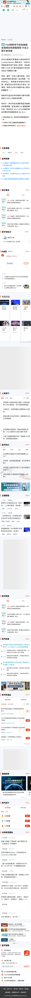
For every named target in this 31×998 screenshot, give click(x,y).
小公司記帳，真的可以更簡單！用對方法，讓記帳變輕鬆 (4, 329)
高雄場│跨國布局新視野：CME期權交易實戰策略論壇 (18, 217)
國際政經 (9, 525)
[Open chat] (27, 10)
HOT (9, 200)
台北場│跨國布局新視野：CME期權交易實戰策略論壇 (18, 201)
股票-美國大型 (10, 714)
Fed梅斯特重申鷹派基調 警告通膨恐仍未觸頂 (15, 179)
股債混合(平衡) (11, 723)
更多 (27, 398)
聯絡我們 (23, 992)
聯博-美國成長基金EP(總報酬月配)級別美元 (12, 710)
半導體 (8, 826)
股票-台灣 (9, 732)
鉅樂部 (21, 989)
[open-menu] (1, 6)
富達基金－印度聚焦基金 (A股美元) (11, 737)
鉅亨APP (9, 989)
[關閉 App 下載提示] (2, 2)
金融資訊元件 (15, 992)
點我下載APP (21, 125)
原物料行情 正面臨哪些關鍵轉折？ (15, 122)
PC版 (4, 989)
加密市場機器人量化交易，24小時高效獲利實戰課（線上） (18, 209)
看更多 (27, 189)
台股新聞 (10, 512)
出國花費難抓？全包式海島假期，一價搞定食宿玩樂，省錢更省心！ (26, 308)
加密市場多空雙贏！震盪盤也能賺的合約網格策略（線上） (18, 225)
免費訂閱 (26, 966)
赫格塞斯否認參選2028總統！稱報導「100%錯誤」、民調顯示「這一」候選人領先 (15, 308)
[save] (22, 10)
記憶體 (8, 816)
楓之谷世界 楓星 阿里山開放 (15, 329)
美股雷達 (10, 39)
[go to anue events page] (23, 6)
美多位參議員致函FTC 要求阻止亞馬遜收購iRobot (12, 287)
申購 (28, 720)
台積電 (8, 821)
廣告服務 (7, 992)
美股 (4, 39)
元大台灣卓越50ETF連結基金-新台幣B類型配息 (13, 728)
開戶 (28, 711)
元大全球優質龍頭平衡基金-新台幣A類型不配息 (13, 719)
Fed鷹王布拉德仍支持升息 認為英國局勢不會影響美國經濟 (16, 278)
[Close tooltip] (25, 14)
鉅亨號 (16, 989)
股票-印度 (9, 739)
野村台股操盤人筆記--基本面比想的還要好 (4, 308)
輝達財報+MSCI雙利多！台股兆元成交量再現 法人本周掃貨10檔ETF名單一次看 (26, 329)
